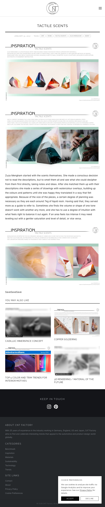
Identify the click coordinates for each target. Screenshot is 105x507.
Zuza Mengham (75, 36)
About (8, 485)
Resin (50, 36)
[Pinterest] (56, 407)
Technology (10, 465)
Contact (8, 481)
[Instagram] (49, 407)
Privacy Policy (11, 489)
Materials (9, 457)
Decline (90, 499)
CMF (42, 36)
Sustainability (11, 461)
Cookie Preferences (14, 493)
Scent (87, 36)
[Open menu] (100, 8)
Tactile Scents (60, 36)
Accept (70, 499)
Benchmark (10, 449)
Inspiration (9, 453)
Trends (8, 469)
